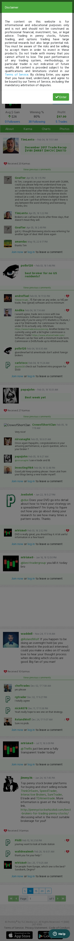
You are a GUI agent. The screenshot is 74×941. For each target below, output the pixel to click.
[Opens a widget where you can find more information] (59, 934)
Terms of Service (16, 74)
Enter (63, 97)
